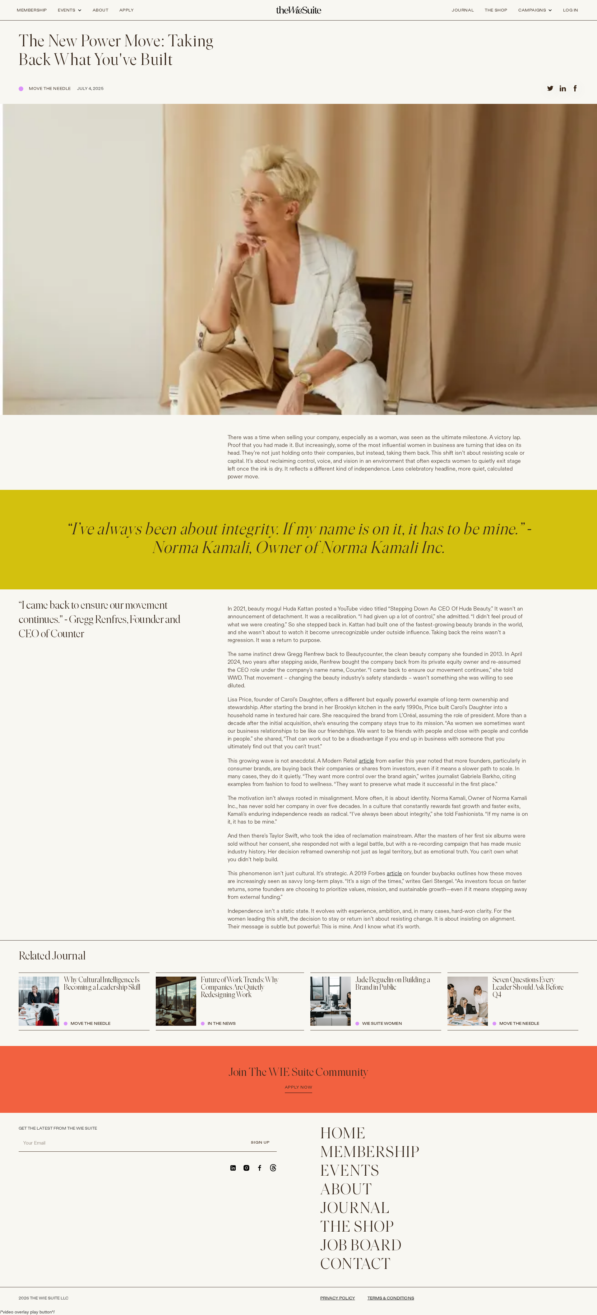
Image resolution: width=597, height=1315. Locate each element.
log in (570, 10)
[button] (70, 10)
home (343, 1134)
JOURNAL (355, 1209)
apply (126, 10)
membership (369, 1153)
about (101, 10)
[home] (298, 10)
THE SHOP (357, 1228)
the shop (496, 10)
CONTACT (355, 1265)
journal (463, 10)
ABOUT (346, 1190)
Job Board (361, 1246)
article (366, 760)
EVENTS (349, 1172)
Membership (32, 10)
